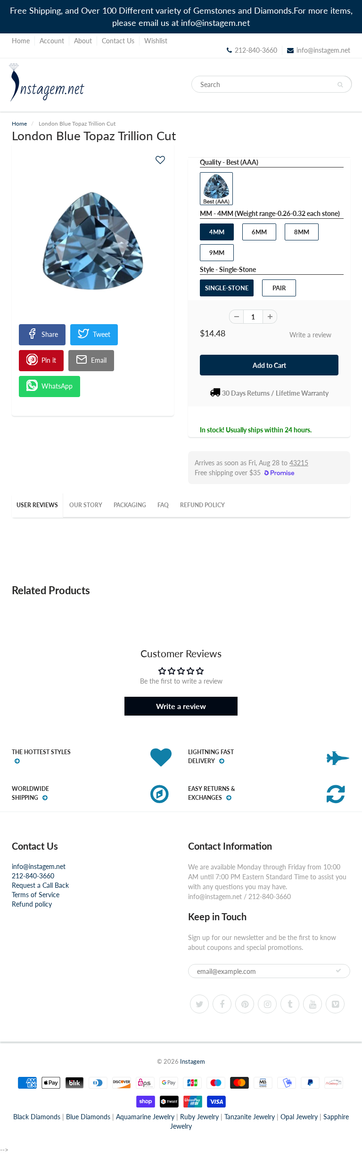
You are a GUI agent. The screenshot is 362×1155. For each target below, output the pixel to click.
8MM (301, 232)
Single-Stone (226, 288)
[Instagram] (267, 1004)
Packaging (130, 505)
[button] (160, 159)
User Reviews (37, 505)
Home (21, 41)
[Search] (340, 84)
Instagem (192, 1061)
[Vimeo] (335, 1004)
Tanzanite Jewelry (249, 1117)
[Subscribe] (338, 970)
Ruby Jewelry (199, 1117)
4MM (216, 232)
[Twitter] (199, 1004)
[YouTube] (312, 1004)
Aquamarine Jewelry (145, 1117)
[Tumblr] (289, 1004)
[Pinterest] (244, 1004)
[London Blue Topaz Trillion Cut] (93, 241)
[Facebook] (222, 1004)
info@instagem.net (323, 50)
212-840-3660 (33, 876)
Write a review (310, 335)
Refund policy (32, 904)
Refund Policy (202, 505)
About (83, 41)
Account (52, 41)
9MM (216, 252)
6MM (259, 232)
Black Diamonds (36, 1117)
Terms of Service (35, 895)
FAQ (163, 505)
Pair (279, 288)
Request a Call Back (40, 885)
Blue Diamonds (88, 1117)
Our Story (85, 505)
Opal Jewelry (299, 1117)
